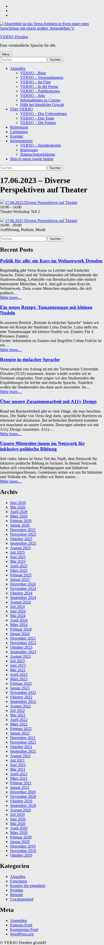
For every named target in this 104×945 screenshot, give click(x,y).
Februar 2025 (21, 575)
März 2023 (19, 679)
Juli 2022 (17, 710)
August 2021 (20, 756)
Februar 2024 (21, 629)
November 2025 (23, 534)
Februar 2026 (21, 521)
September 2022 (23, 701)
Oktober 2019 (21, 855)
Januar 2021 (20, 787)
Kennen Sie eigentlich (27, 885)
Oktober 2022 (21, 697)
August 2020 (20, 810)
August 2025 (20, 548)
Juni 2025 (18, 557)
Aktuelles (17, 68)
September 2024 (23, 597)
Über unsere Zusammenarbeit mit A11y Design (48, 401)
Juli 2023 (17, 661)
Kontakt (16, 136)
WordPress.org (22, 934)
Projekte (16, 890)
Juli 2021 (17, 760)
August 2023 (20, 656)
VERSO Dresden (14, 37)
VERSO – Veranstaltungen (41, 77)
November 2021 (23, 742)
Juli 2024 (17, 606)
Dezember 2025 (23, 530)
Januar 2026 (20, 525)
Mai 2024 (17, 616)
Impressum (29, 150)
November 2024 (23, 588)
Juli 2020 (17, 814)
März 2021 (19, 778)
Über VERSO (21, 109)
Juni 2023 (18, 665)
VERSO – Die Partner (38, 123)
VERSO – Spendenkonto (40, 145)
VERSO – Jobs (32, 95)
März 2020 (19, 832)
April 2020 (19, 828)
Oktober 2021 (21, 747)
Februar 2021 (21, 783)
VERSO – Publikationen (40, 91)
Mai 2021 (17, 769)
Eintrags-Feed (21, 925)
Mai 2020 (17, 823)
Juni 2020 (18, 819)
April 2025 (19, 566)
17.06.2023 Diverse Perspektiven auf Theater (41, 202)
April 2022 (19, 719)
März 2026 (19, 516)
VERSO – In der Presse (39, 86)
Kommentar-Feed (24, 929)
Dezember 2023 (23, 638)
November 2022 (23, 692)
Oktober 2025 (21, 539)
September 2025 (23, 543)
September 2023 (23, 652)
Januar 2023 (20, 688)
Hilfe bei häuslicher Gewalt (42, 104)
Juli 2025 (17, 552)
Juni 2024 (18, 611)
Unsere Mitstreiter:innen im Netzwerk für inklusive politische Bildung (42, 446)
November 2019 (23, 851)
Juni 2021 (18, 765)
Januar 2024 (20, 634)
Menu (6, 54)
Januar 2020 (20, 842)
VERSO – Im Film (35, 82)
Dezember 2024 (23, 584)
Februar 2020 (21, 837)
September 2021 (23, 751)
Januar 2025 (20, 579)
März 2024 (19, 625)
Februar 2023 (21, 683)
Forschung (18, 881)
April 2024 (19, 620)
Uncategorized (21, 899)
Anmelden (18, 920)
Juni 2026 (18, 503)
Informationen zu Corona (40, 100)
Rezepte (16, 895)
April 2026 (19, 512)
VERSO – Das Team (37, 118)
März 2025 (19, 570)
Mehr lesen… (11, 297)
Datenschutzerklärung (37, 154)
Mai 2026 (17, 507)
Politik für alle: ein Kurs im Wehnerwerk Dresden (51, 260)
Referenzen (19, 127)
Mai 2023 (17, 670)
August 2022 (20, 706)
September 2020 (23, 805)
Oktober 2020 (21, 801)
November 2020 (23, 796)
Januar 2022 (20, 733)
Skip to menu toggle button (31, 159)
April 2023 (19, 674)
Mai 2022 (17, 715)
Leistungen (19, 132)
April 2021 (19, 774)
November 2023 (23, 643)
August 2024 (20, 602)
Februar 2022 (21, 729)
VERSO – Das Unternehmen (43, 114)
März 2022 (19, 724)
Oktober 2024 (21, 593)
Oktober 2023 (21, 647)
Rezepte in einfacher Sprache (30, 359)
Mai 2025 (17, 561)
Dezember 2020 (23, 792)
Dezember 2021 (23, 738)
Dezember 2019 (23, 846)
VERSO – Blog (33, 73)
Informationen (21, 141)
